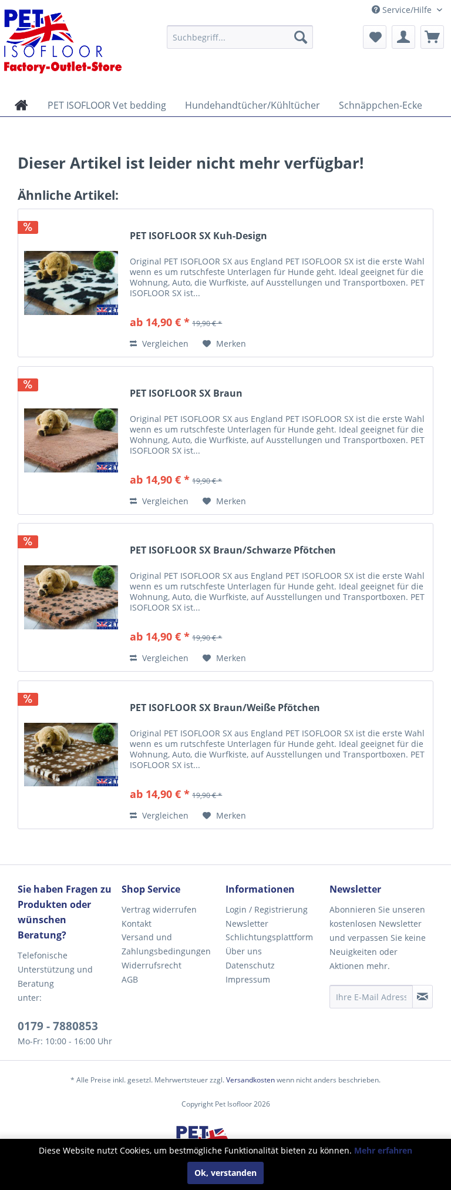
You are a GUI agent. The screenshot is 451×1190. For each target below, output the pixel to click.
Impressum (248, 979)
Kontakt (137, 923)
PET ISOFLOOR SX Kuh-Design (198, 236)
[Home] (21, 105)
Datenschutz (250, 965)
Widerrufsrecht (151, 965)
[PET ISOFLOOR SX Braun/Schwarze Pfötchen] (71, 597)
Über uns (244, 951)
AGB (130, 979)
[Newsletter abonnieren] (422, 996)
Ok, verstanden (225, 1172)
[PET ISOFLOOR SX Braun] (71, 440)
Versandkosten (250, 1080)
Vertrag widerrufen (159, 909)
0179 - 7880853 (58, 1026)
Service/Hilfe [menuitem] (407, 9)
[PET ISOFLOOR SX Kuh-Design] (71, 283)
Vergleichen (164, 343)
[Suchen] (300, 37)
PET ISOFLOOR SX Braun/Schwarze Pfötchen (233, 550)
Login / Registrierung (267, 909)
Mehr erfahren (383, 1150)
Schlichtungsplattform (269, 937)
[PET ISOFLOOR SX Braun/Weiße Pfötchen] (71, 755)
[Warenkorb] (432, 37)
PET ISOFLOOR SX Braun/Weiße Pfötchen (225, 708)
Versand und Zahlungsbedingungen (166, 944)
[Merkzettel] (374, 37)
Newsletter (247, 923)
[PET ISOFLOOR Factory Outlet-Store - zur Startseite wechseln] (64, 41)
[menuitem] (240, 37)
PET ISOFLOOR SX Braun (186, 393)
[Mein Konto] (403, 37)
